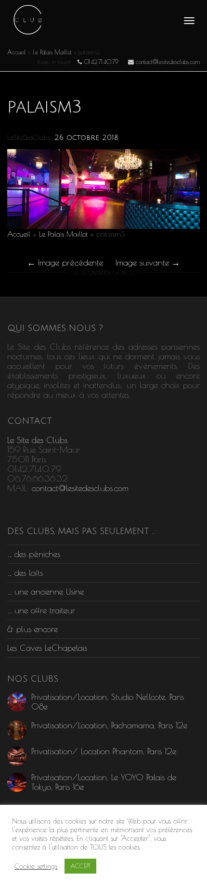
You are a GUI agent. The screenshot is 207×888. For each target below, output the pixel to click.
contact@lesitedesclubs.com (80, 488)
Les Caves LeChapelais (47, 648)
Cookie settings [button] (35, 866)
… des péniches (33, 554)
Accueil (16, 52)
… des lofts (25, 573)
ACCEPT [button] (80, 866)
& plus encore (32, 629)
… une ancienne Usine (45, 591)
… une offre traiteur (41, 610)
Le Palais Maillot (52, 52)
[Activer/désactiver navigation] (189, 21)
